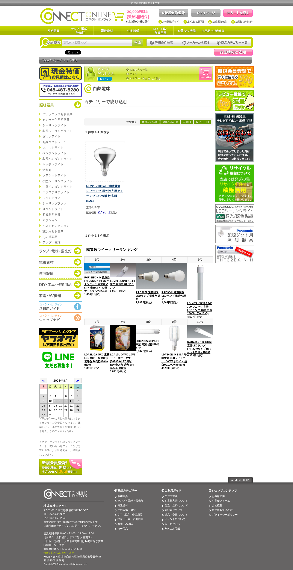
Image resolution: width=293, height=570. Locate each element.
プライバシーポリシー (225, 514)
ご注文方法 (171, 496)
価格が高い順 (170, 122)
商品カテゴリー (127, 490)
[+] (132, 102)
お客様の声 (217, 22)
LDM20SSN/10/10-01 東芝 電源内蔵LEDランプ (122, 284)
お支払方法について (176, 500)
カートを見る (238, 13)
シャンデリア (51, 198)
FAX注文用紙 (172, 528)
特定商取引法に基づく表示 (59, 552)
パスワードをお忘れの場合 (145, 78)
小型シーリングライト (57, 181)
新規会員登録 (173, 13)
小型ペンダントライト (57, 186)
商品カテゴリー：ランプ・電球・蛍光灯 (60, 250)
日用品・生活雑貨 (213, 30)
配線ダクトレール (54, 142)
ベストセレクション (55, 225)
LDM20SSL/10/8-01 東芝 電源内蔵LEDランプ (148, 344)
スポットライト (52, 147)
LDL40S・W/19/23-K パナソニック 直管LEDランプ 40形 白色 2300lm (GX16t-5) (199, 308)
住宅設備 (133, 30)
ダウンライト (51, 136)
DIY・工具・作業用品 (160, 30)
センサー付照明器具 (55, 119)
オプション (49, 220)
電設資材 (107, 30)
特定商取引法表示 (222, 509)
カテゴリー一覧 (232, 43)
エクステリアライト (55, 192)
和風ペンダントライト (57, 158)
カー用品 (123, 528)
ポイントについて (175, 519)
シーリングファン (54, 203)
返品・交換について (176, 514)
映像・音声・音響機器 (130, 519)
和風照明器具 (51, 214)
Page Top (240, 479)
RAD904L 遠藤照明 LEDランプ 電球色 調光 (174, 296)
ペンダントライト (54, 153)
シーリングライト (54, 125)
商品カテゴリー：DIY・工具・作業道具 (60, 284)
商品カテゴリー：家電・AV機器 (60, 295)
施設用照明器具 (52, 231)
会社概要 (217, 505)
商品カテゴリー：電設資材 (60, 262)
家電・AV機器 (186, 30)
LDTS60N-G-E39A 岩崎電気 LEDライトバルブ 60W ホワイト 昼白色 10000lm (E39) (174, 359)
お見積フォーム (221, 500)
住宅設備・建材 (127, 509)
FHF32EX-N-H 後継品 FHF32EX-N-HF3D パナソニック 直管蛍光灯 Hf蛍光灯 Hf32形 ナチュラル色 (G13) (97, 284)
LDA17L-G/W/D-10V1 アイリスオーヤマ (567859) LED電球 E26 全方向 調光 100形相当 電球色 (122, 361)
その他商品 (49, 237)
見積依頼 (233, 52)
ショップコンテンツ (224, 490)
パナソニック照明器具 (57, 114)
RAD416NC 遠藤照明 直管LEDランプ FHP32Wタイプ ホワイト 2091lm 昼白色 (199, 347)
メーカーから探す (196, 43)
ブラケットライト (54, 175)
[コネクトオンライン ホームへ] (94, 16)
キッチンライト (52, 164)
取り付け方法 (172, 523)
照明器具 (53, 30)
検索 (137, 42)
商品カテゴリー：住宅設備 (60, 273)
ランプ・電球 (51, 242)
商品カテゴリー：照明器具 (60, 104)
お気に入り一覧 (139, 69)
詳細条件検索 (163, 43)
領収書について (174, 509)
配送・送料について (176, 505)
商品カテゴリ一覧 (51, 60)
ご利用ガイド (168, 22)
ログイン (104, 78)
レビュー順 (202, 122)
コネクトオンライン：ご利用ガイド (60, 306)
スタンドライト (52, 209)
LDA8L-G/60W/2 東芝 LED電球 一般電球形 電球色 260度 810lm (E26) (96, 359)
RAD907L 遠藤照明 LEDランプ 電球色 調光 (148, 296)
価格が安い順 (149, 122)
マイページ (206, 13)
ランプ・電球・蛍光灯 (80, 30)
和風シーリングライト (57, 131)
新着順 (187, 122)
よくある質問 (193, 22)
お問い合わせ (242, 22)
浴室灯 (46, 170)
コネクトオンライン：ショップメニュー (60, 317)
